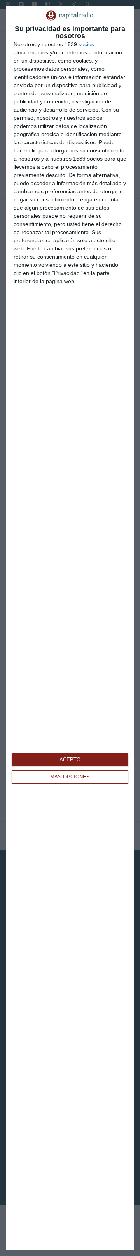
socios (86, 44)
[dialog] (70, 628)
